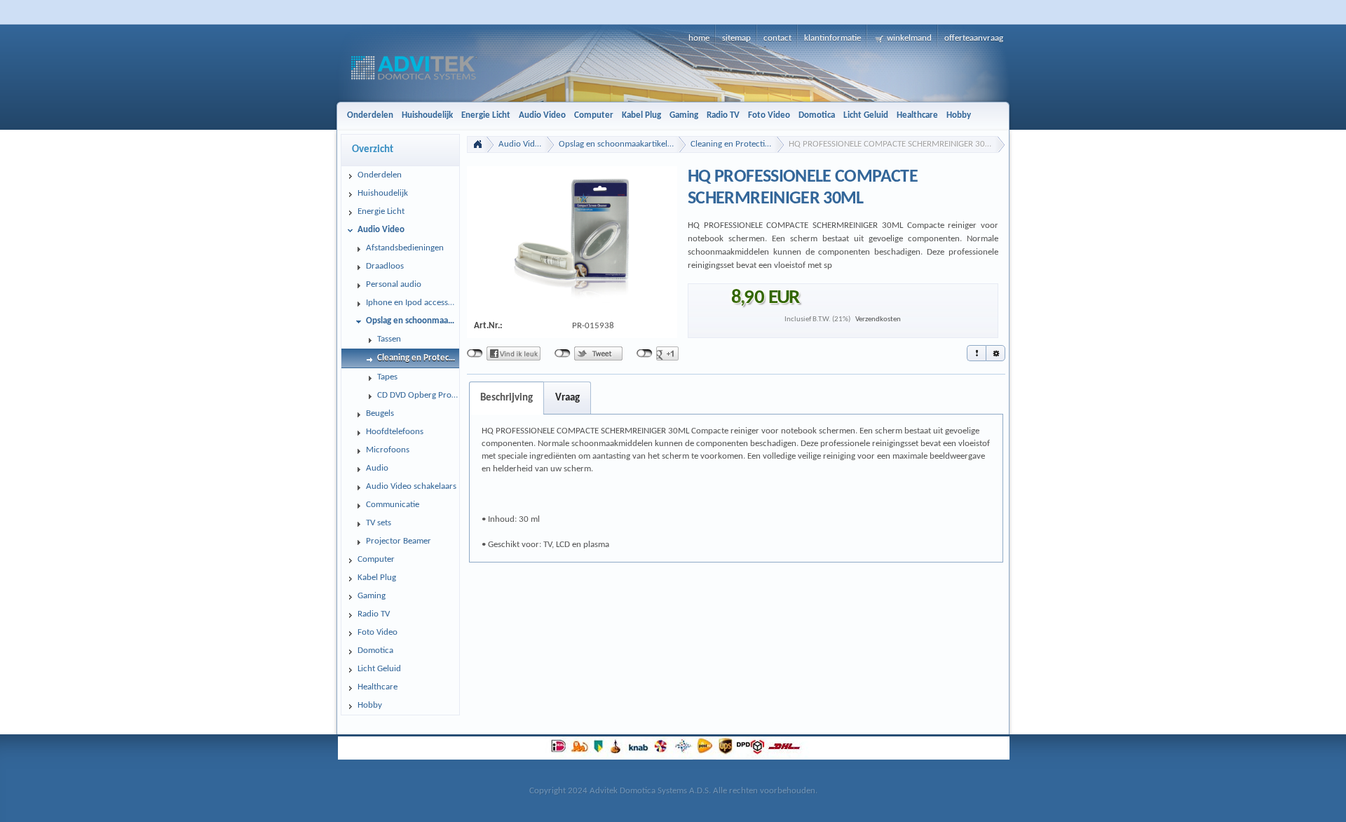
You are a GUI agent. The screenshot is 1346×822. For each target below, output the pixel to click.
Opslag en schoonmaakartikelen (618, 144)
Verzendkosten (878, 319)
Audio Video (521, 144)
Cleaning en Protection (733, 144)
